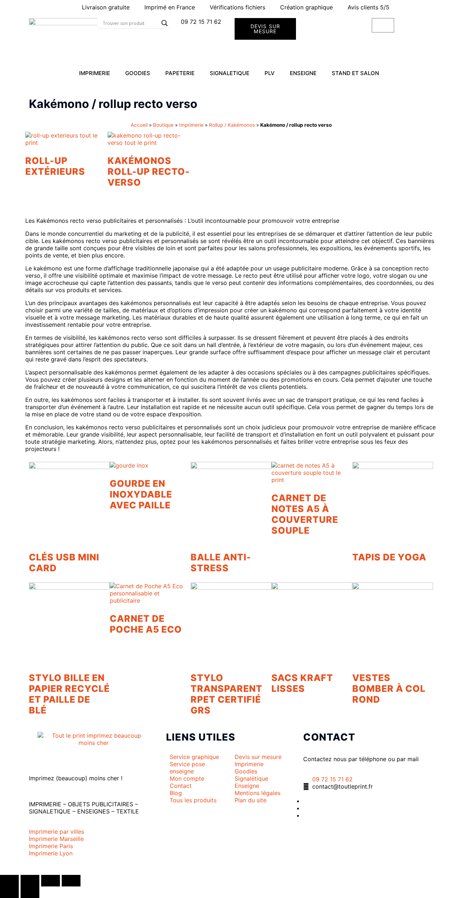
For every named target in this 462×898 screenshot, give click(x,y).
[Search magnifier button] (165, 23)
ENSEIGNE (303, 73)
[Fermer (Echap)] (71, 880)
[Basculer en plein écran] (30, 880)
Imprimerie (191, 125)
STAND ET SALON (355, 73)
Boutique (163, 125)
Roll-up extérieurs (55, 166)
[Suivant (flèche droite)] (30, 892)
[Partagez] (50, 880)
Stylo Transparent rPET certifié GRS (226, 694)
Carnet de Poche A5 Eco (146, 624)
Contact (329, 737)
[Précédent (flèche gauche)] (9, 892)
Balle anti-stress (221, 562)
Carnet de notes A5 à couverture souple (304, 514)
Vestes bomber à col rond (389, 688)
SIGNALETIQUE (229, 73)
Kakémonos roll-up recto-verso (149, 171)
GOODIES (137, 73)
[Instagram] (305, 815)
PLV (270, 73)
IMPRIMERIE (94, 73)
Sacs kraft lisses (302, 683)
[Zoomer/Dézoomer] (9, 880)
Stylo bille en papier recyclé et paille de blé (69, 694)
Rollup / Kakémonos (232, 125)
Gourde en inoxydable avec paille (141, 494)
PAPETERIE (180, 73)
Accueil (139, 125)
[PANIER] (383, 25)
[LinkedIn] (305, 808)
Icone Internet (73, 867)
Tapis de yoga (389, 557)
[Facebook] (305, 800)
